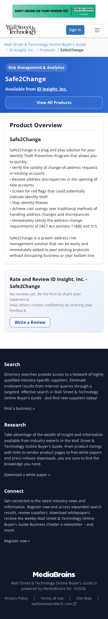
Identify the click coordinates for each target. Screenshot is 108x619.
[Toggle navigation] (97, 30)
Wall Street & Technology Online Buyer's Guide (45, 44)
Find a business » (19, 408)
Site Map (84, 598)
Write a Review (30, 322)
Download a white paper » (27, 474)
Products (47, 49)
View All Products (54, 102)
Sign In (75, 29)
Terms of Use (52, 598)
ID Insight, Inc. (21, 49)
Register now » (17, 540)
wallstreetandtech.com (52, 603)
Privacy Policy (16, 598)
